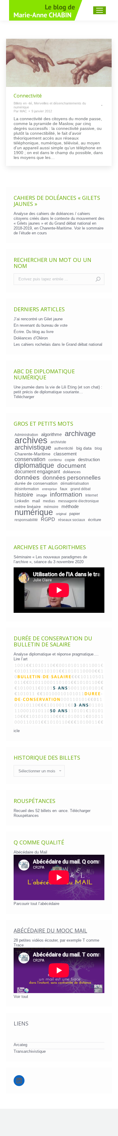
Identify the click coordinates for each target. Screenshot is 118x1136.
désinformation (27, 489)
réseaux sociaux (71, 520)
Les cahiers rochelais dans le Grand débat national (58, 344)
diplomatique (34, 465)
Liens (21, 1023)
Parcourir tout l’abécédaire (36, 903)
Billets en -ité (23, 103)
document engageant (37, 471)
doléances (72, 472)
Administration (26, 435)
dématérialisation (75, 483)
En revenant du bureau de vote (40, 325)
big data (84, 448)
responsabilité (26, 520)
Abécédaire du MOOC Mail (50, 930)
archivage (80, 433)
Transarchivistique (30, 1051)
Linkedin (22, 501)
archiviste (58, 442)
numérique (34, 512)
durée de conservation (36, 483)
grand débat (80, 489)
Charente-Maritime (33, 453)
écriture (94, 519)
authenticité (63, 448)
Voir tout (21, 996)
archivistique (33, 447)
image (41, 495)
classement (65, 453)
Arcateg (20, 1044)
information (66, 494)
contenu (55, 460)
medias (49, 501)
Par (20, 111)
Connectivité (28, 95)
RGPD (48, 519)
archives (31, 440)
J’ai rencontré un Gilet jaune (38, 319)
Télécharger (24, 397)
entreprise (49, 489)
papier (74, 513)
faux (63, 489)
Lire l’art (21, 659)
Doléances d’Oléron (31, 338)
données (27, 477)
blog (98, 448)
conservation (30, 459)
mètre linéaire (28, 506)
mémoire (51, 507)
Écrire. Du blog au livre (34, 331)
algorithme (51, 434)
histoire (24, 494)
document (71, 465)
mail (36, 500)
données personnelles (72, 477)
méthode (70, 506)
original (61, 514)
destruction (89, 459)
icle (17, 730)
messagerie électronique (78, 501)
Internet (91, 495)
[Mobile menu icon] (99, 10)
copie (70, 459)
